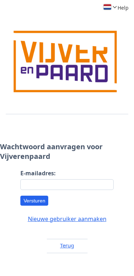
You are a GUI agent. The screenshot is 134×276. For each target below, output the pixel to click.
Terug (67, 245)
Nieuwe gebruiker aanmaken (67, 219)
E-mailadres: (38, 173)
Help (123, 7)
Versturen (34, 201)
